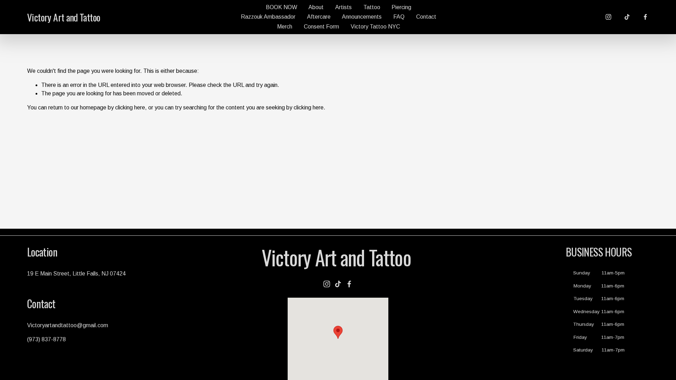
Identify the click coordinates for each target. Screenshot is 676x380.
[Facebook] (645, 16)
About (316, 7)
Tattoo (371, 7)
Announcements (362, 17)
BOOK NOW (281, 7)
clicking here (130, 107)
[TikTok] (627, 16)
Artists (343, 7)
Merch (284, 27)
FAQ (399, 17)
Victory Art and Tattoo (63, 17)
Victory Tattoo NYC (375, 27)
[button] (338, 332)
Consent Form (321, 27)
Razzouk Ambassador (268, 17)
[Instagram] (608, 16)
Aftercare (319, 17)
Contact (426, 17)
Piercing (401, 7)
